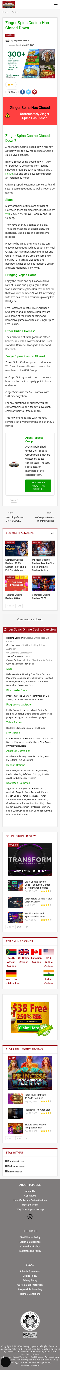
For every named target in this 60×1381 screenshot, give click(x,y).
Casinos (10, 35)
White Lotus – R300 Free (30, 871)
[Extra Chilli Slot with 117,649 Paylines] (15, 1098)
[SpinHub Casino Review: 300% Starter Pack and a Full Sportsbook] (16, 548)
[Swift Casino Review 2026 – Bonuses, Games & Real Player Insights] (15, 885)
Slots (12, 1058)
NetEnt (9, 173)
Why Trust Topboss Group (30, 1209)
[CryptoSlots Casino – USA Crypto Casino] (15, 902)
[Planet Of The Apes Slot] (15, 1113)
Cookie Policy (30, 1275)
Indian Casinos (48, 981)
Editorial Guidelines (30, 1242)
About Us (30, 1191)
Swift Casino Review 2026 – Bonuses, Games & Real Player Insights (37, 884)
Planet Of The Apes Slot (37, 1109)
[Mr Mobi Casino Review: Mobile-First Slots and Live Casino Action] (43, 548)
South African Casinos (11, 962)
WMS (8, 213)
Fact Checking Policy (30, 1251)
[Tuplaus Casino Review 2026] (16, 583)
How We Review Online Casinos (30, 1200)
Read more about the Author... (38, 486)
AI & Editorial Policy (30, 1237)
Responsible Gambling (30, 1289)
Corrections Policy (30, 1246)
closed (13, 501)
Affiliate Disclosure (30, 1271)
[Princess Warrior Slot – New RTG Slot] (30, 1073)
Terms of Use (28, 1348)
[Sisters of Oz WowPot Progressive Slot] (15, 1128)
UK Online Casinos (24, 960)
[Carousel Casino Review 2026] (43, 583)
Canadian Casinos (36, 960)
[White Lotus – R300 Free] (30, 860)
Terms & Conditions (30, 1294)
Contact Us (30, 1195)
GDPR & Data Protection (30, 1284)
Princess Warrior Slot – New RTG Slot (30, 1082)
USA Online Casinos (48, 962)
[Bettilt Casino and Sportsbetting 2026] (15, 917)
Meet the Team (30, 1204)
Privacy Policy (30, 1280)
